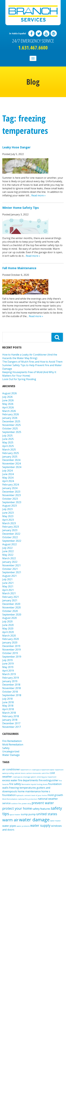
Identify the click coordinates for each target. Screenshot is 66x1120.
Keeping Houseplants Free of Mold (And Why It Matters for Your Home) (29, 373)
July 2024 (7, 470)
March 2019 (9, 674)
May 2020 (7, 628)
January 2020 (9, 642)
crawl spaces (18, 777)
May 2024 (7, 477)
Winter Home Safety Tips (20, 208)
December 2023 (11, 491)
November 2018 (11, 688)
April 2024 (8, 481)
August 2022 (9, 544)
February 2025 (10, 453)
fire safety (15, 784)
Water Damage (11, 755)
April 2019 (8, 670)
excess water (9, 780)
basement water (48, 770)
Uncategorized (10, 751)
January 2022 (9, 562)
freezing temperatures (22, 787)
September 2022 (11, 540)
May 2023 (7, 516)
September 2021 (11, 572)
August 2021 (9, 576)
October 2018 (10, 691)
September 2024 (11, 467)
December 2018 (11, 684)
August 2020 (9, 618)
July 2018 (7, 698)
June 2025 (8, 439)
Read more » (38, 195)
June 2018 (8, 702)
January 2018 (9, 719)
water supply (40, 825)
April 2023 (8, 519)
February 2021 (10, 597)
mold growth (55, 795)
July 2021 (7, 579)
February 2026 (10, 414)
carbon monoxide (33, 773)
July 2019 (7, 660)
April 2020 (8, 632)
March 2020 (9, 635)
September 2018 (11, 695)
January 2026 (9, 418)
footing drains (42, 784)
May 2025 (7, 442)
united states (46, 814)
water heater (55, 821)
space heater (15, 814)
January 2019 (9, 681)
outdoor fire (16, 803)
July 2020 (7, 621)
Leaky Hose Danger (16, 147)
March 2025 (9, 449)
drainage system (29, 777)
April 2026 (8, 407)
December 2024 (11, 460)
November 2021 (11, 565)
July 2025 (7, 435)
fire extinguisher (48, 780)
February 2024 (10, 484)
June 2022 (8, 551)
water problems (23, 826)
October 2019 (10, 653)
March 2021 (9, 593)
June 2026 (8, 400)
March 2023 (9, 523)
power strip (26, 803)
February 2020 (10, 639)
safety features (41, 808)
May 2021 (7, 586)
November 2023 (11, 495)
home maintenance (29, 791)
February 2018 (10, 716)
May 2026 (7, 404)
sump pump (28, 814)
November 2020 (11, 607)
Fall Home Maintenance (19, 268)
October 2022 (10, 537)
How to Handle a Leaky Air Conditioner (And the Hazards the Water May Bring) (29, 356)
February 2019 (10, 677)
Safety (6, 748)
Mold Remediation (12, 744)
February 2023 (10, 526)
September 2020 (11, 614)
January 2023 (9, 530)
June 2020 (8, 625)
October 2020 (10, 611)
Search (57, 337)
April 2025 (8, 446)
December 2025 (11, 421)
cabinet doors (19, 773)
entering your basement (46, 777)
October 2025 (10, 428)
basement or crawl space (31, 770)
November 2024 (11, 463)
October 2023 (10, 498)
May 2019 (7, 667)
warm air (10, 820)
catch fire (45, 773)
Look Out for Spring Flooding (19, 379)
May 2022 (7, 554)
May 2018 (7, 705)
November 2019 (11, 649)
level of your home (39, 795)
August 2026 (9, 393)
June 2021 (8, 583)
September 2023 (11, 502)
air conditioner (11, 769)
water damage (34, 820)
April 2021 (8, 590)
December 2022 (11, 533)
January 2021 (9, 600)
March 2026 (9, 411)
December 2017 (11, 723)
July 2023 (7, 509)
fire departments (28, 780)
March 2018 (9, 712)
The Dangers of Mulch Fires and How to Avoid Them (32, 361)
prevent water (43, 803)
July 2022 (7, 548)
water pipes (9, 825)
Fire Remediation (12, 741)
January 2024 (9, 488)
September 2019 (11, 656)
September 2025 (11, 432)
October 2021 (10, 569)
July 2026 (7, 397)
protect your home (17, 808)
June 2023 (8, 512)
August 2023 (9, 505)
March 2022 (9, 558)
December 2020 (11, 604)
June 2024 (8, 474)
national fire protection (27, 799)
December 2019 (11, 646)
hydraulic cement (23, 795)
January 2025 (9, 456)
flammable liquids (28, 784)
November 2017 (11, 727)
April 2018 (8, 709)
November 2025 (11, 425)
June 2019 (8, 663)
